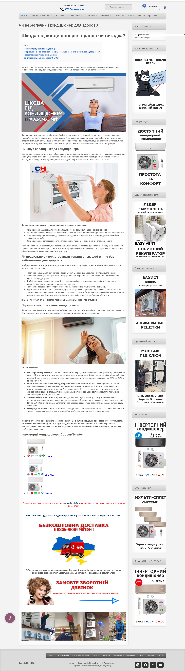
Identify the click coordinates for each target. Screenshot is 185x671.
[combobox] (142, 38)
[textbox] (142, 38)
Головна (51, 655)
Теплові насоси (75, 16)
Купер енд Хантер (104, 666)
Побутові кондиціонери (41, 16)
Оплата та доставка (80, 655)
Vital (50, 456)
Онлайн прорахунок (147, 16)
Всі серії (60, 16)
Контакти (150, 655)
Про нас (120, 16)
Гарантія (96, 655)
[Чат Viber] (98, 8)
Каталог (161, 655)
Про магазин (63, 655)
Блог (141, 655)
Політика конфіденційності (124, 655)
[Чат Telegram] (93, 8)
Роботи (131, 16)
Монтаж (106, 655)
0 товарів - (155, 7)
